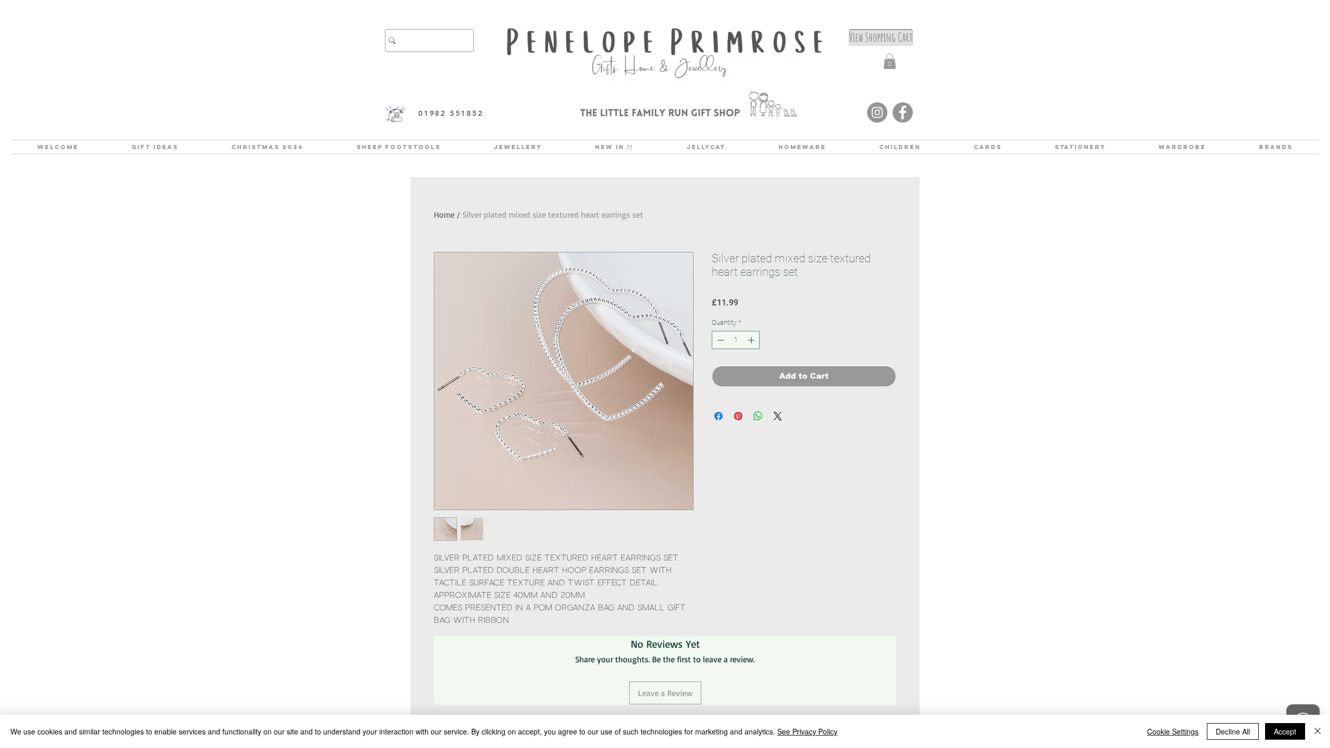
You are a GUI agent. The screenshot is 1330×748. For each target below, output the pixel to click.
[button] (889, 61)
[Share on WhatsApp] (758, 416)
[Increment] (752, 340)
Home (444, 214)
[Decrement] (719, 340)
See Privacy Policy (807, 731)
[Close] (1317, 731)
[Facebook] (903, 112)
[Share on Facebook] (718, 416)
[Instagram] (877, 112)
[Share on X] (778, 416)
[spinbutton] (736, 340)
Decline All (1233, 731)
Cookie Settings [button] (1173, 731)
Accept (1285, 731)
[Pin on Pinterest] (738, 416)
